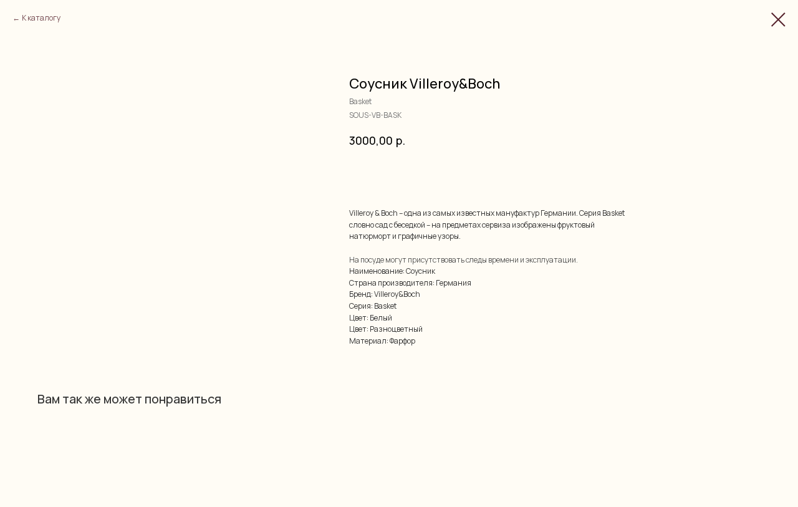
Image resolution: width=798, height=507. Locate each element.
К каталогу (41, 17)
